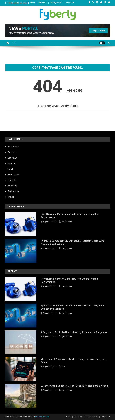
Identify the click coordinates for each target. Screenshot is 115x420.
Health (11, 169)
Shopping (12, 185)
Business (12, 152)
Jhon (63, 367)
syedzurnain (66, 222)
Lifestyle (12, 180)
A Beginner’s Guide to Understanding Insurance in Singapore (74, 332)
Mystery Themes (42, 417)
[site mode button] (102, 42)
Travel (11, 197)
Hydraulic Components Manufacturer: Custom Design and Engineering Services (73, 242)
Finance (11, 163)
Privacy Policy (55, 3)
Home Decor (14, 174)
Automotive (13, 147)
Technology (13, 191)
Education (12, 158)
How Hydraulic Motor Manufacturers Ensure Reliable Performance (69, 216)
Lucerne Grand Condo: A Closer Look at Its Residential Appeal (74, 385)
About (32, 3)
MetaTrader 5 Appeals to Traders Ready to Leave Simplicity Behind (73, 361)
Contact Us (69, 3)
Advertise (42, 3)
